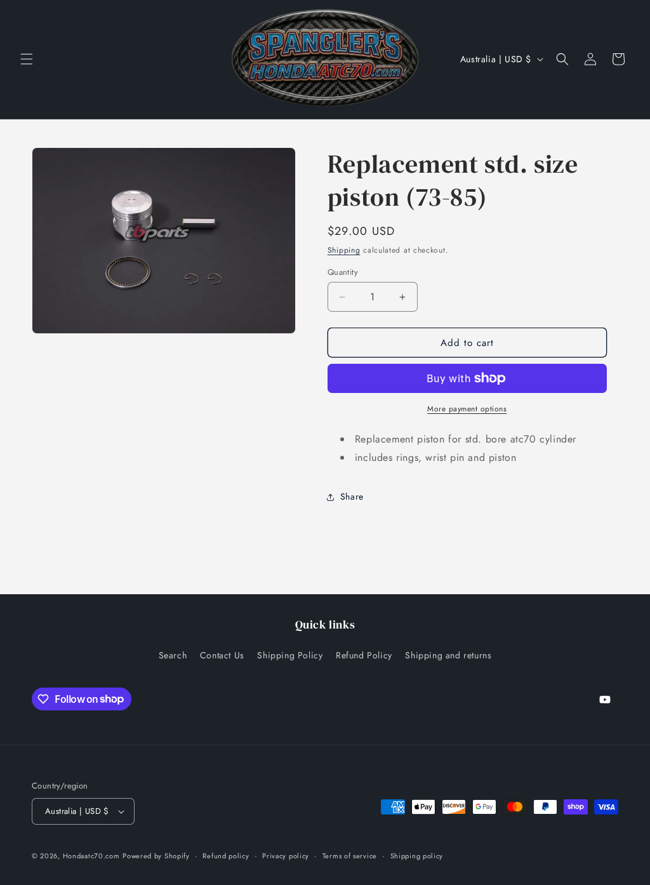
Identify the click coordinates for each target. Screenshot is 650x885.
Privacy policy (285, 856)
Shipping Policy (289, 655)
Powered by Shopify (156, 856)
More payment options (467, 409)
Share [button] (352, 496)
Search (173, 655)
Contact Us (222, 655)
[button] (27, 59)
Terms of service (349, 856)
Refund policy (225, 856)
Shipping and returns (448, 655)
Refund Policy (364, 655)
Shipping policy (417, 856)
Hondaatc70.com (91, 856)
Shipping (344, 250)
